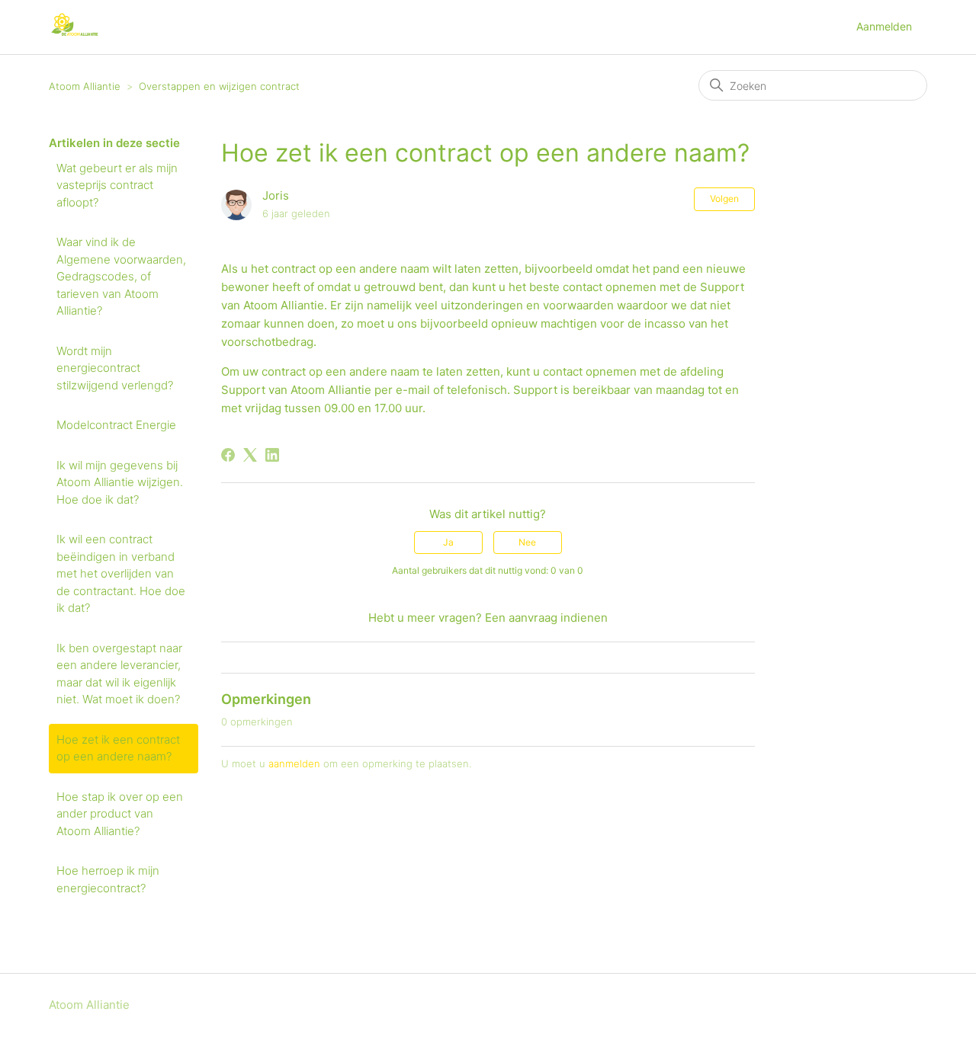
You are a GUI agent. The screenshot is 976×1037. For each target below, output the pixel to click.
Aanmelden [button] (884, 26)
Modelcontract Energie (116, 425)
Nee (527, 542)
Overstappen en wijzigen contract (219, 86)
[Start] (75, 34)
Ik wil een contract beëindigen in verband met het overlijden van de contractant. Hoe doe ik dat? (120, 573)
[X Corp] (250, 455)
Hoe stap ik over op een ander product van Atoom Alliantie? (119, 813)
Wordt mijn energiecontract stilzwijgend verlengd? (114, 368)
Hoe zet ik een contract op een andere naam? (118, 748)
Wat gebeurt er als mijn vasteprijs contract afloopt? (117, 185)
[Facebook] (228, 455)
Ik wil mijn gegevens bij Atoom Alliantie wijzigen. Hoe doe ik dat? (119, 482)
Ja (448, 542)
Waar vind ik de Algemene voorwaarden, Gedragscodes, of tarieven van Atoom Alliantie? (121, 276)
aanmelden (294, 763)
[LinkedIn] (272, 455)
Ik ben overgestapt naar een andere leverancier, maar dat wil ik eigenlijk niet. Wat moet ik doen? (119, 674)
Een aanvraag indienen (546, 617)
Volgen (724, 198)
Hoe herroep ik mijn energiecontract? (107, 879)
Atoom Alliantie (84, 86)
